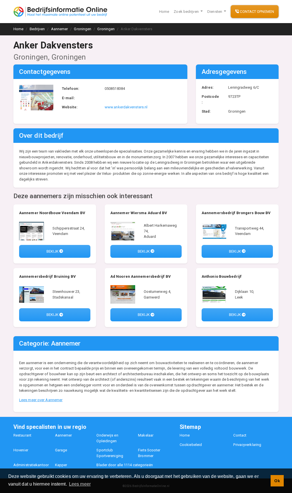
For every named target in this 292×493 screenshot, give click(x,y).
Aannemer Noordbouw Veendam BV (52, 213)
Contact (239, 435)
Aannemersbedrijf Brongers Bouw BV (236, 213)
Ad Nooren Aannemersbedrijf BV (140, 276)
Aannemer (63, 435)
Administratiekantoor (31, 465)
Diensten (215, 11)
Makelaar (145, 435)
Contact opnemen (256, 11)
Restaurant (22, 435)
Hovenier (20, 450)
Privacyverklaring (247, 445)
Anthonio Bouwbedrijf (222, 276)
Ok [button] (277, 480)
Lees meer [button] (80, 484)
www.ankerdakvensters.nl (126, 107)
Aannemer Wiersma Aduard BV (138, 213)
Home (164, 11)
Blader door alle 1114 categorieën (124, 465)
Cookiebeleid (191, 445)
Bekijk (52, 251)
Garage (61, 450)
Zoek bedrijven (187, 11)
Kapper (61, 465)
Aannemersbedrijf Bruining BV (47, 276)
